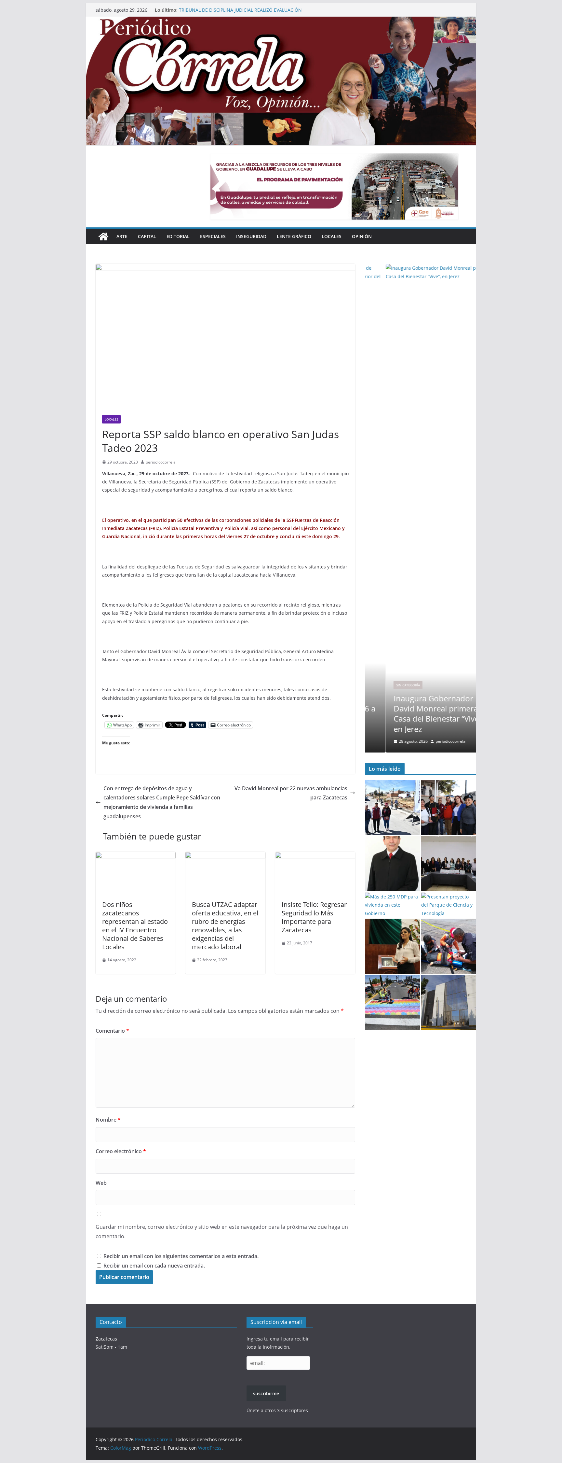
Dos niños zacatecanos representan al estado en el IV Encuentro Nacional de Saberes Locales (135, 925)
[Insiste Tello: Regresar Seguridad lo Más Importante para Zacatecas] (315, 856)
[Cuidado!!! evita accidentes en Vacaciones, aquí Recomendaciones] (448, 946)
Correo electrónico (121, 1151)
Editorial (178, 236)
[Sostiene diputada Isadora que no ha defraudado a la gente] (392, 946)
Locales (331, 236)
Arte (121, 236)
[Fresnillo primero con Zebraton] (392, 1002)
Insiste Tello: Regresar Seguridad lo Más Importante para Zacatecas (314, 917)
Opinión (362, 236)
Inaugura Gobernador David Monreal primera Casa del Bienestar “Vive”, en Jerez (417, 713)
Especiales (213, 236)
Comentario (112, 1030)
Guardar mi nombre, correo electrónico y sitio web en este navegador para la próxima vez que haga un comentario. (222, 1231)
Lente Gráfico (294, 236)
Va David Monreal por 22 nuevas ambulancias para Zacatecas (290, 793)
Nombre (108, 1119)
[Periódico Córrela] (103, 236)
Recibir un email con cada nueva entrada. (154, 1265)
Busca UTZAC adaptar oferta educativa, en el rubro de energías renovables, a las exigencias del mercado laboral (225, 925)
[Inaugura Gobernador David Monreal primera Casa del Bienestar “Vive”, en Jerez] (420, 268)
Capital (147, 236)
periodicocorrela (161, 462)
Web (101, 1182)
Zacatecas (106, 1339)
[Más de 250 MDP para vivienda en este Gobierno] (392, 905)
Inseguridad (251, 236)
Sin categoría (387, 685)
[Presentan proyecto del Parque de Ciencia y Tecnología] (448, 905)
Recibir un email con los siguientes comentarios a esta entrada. (181, 1256)
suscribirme (266, 1393)
